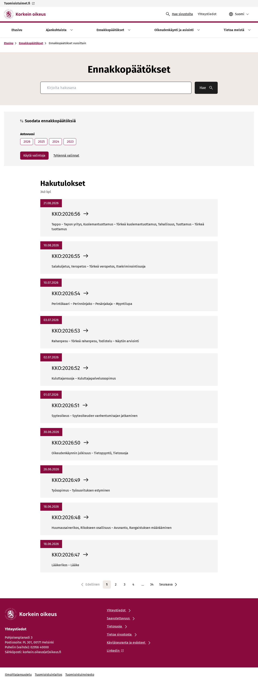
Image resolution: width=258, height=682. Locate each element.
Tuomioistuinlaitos (48, 675)
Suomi (239, 14)
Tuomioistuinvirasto (79, 675)
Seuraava (166, 584)
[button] (71, 30)
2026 (26, 141)
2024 (55, 141)
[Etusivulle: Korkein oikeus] (25, 14)
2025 (41, 141)
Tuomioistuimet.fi (17, 3)
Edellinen (92, 584)
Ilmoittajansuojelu (18, 675)
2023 (70, 141)
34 (152, 584)
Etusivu (8, 43)
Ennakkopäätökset (31, 43)
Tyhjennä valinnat (66, 155)
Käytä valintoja (34, 155)
